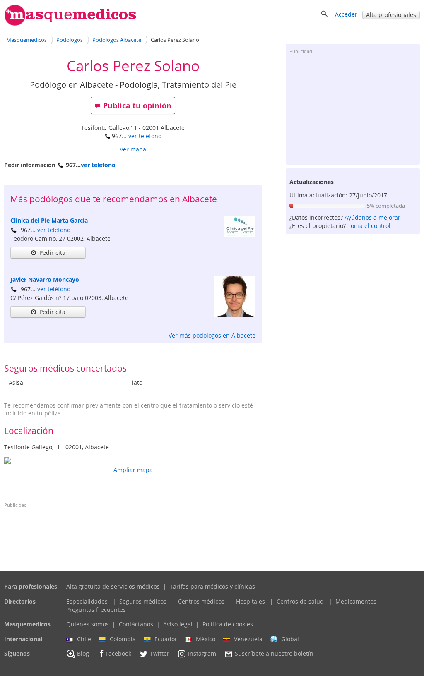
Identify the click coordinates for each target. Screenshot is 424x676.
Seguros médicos (142, 601)
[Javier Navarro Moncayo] (234, 315)
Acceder (346, 14)
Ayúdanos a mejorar (372, 217)
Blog (83, 654)
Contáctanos (136, 624)
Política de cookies (227, 624)
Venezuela (248, 639)
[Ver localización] (133, 460)
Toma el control (368, 226)
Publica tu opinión (137, 105)
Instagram (202, 654)
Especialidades (87, 601)
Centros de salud (300, 601)
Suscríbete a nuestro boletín (274, 654)
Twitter (159, 654)
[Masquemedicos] (70, 24)
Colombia (123, 639)
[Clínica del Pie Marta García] (239, 235)
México (205, 639)
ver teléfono (144, 136)
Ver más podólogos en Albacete (212, 335)
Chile (84, 639)
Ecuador (165, 639)
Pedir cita (52, 252)
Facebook (118, 654)
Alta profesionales (391, 15)
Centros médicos (201, 601)
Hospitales (250, 601)
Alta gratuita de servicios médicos (113, 586)
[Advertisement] (352, 109)
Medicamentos (355, 601)
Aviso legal (178, 624)
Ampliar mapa (133, 470)
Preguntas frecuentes (96, 610)
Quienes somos (87, 624)
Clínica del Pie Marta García (49, 220)
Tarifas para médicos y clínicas (212, 586)
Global (290, 639)
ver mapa (133, 149)
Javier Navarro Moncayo (44, 279)
